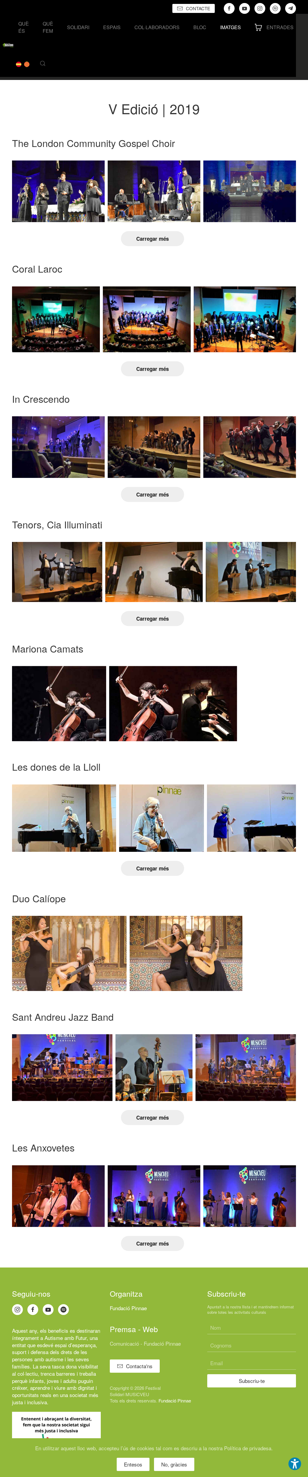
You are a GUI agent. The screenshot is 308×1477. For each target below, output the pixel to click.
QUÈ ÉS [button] (23, 27)
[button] (43, 63)
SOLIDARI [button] (78, 27)
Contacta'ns (139, 1366)
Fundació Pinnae (128, 1308)
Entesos (133, 1464)
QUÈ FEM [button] (48, 27)
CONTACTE (198, 8)
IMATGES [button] (230, 27)
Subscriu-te (252, 1380)
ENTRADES (280, 27)
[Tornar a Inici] (8, 45)
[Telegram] (290, 8)
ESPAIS (112, 27)
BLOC (199, 27)
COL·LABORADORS (157, 27)
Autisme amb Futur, (66, 1337)
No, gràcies (174, 1464)
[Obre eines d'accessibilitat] (295, 1464)
